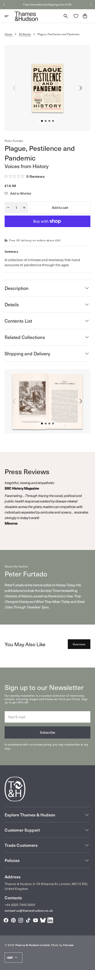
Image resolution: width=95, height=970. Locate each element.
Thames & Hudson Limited (32, 945)
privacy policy (42, 744)
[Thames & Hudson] (26, 16)
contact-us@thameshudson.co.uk (29, 910)
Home (8, 34)
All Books (25, 34)
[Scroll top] (89, 964)
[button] (4, 4)
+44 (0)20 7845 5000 (20, 904)
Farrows (68, 945)
